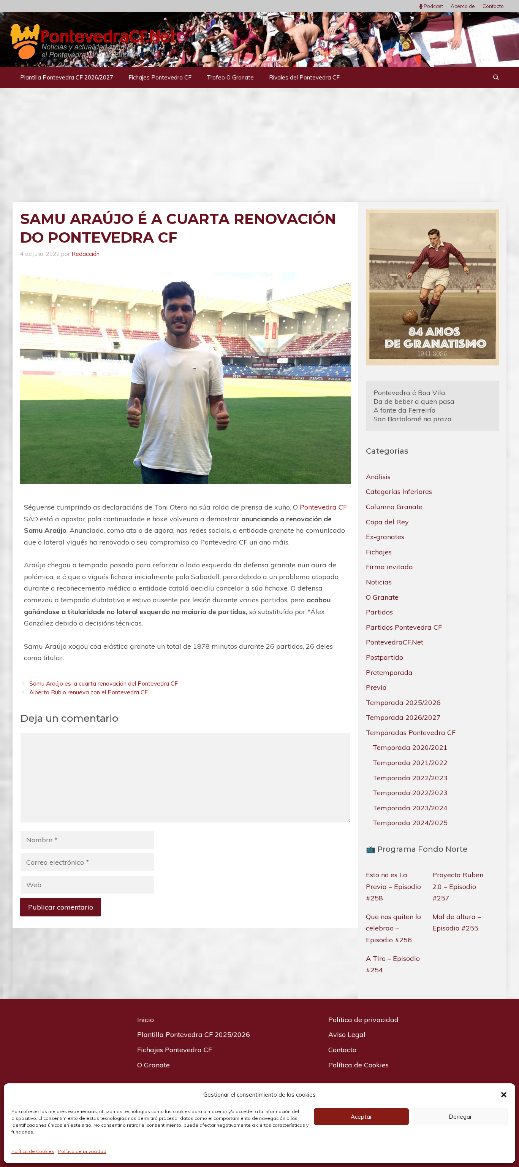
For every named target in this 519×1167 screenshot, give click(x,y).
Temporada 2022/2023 (410, 777)
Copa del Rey (387, 522)
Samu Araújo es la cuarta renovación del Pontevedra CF (103, 683)
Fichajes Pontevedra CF (159, 77)
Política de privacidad (82, 1151)
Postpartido (384, 657)
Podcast (432, 6)
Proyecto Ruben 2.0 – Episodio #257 (457, 886)
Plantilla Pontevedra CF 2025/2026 (193, 1034)
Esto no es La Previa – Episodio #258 (393, 886)
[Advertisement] (259, 145)
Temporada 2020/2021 (410, 747)
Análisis (378, 476)
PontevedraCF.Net (394, 642)
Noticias (379, 582)
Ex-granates (385, 536)
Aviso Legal (347, 1034)
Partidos (379, 612)
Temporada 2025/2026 (403, 702)
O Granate (382, 597)
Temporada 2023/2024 (410, 807)
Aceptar (361, 1116)
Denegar (460, 1116)
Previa (376, 687)
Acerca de (463, 6)
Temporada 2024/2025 (410, 822)
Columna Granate (394, 506)
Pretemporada (389, 672)
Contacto (493, 6)
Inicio (145, 1019)
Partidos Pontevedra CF (404, 627)
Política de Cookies (32, 1151)
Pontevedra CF (323, 507)
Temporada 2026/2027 (403, 717)
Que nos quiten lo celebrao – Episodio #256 (393, 928)
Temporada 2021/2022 (410, 762)
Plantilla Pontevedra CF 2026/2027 (66, 77)
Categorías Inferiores (399, 491)
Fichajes (379, 552)
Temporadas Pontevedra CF (411, 732)
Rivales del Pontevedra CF (304, 77)
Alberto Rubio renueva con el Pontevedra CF (88, 692)
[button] (504, 1095)
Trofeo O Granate (230, 77)
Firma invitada (389, 566)
